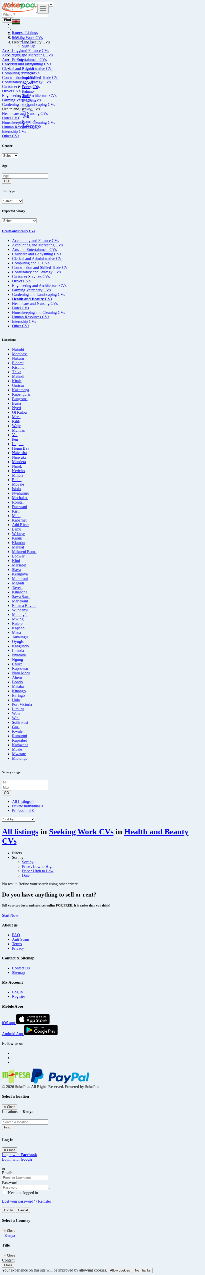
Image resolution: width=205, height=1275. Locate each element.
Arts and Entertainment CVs (34, 249)
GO (6, 181)
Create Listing (23, 64)
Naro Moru (21, 673)
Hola (16, 700)
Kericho (18, 471)
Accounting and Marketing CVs (37, 245)
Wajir (16, 426)
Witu (16, 718)
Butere (17, 623)
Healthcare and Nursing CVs (35, 303)
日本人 (28, 110)
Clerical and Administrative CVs (37, 258)
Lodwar (18, 556)
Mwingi (18, 619)
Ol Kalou (19, 412)
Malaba (18, 686)
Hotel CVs (20, 308)
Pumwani (19, 507)
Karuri (17, 538)
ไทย (25, 116)
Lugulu (18, 444)
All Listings (23, 801)
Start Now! (11, 915)
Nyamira (19, 655)
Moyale (18, 484)
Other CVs (10, 136)
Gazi (16, 727)
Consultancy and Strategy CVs (36, 272)
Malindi (18, 376)
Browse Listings (25, 32)
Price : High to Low (38, 871)
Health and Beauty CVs (18, 231)
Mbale (17, 749)
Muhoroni (20, 578)
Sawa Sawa (21, 596)
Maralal (18, 547)
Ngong (17, 659)
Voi (15, 435)
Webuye (18, 534)
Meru (16, 417)
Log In (27, 41)
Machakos (20, 498)
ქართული (31, 126)
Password (9, 1182)
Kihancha (19, 592)
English (28, 68)
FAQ (16, 935)
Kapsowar (20, 668)
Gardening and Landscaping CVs (38, 294)
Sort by (28, 862)
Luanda (18, 650)
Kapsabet (19, 740)
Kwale (17, 731)
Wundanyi (20, 610)
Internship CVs (24, 321)
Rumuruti (19, 736)
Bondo (17, 682)
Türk (26, 96)
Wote (16, 713)
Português (30, 87)
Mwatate (19, 754)
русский (29, 100)
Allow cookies (120, 1270)
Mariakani (20, 601)
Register (18, 996)
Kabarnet (19, 520)
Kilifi (16, 421)
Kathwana (20, 745)
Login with (19, 1155)
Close (8, 1265)
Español (28, 77)
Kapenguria (21, 394)
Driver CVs (21, 281)
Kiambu (18, 543)
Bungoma (20, 399)
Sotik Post (20, 722)
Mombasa (20, 354)
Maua (16, 632)
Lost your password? (19, 1201)
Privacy (18, 948)
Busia (16, 403)
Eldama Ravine (24, 605)
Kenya (9, 1235)
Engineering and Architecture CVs (39, 285)
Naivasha (19, 453)
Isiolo (16, 489)
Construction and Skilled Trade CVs (40, 267)
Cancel (23, 1210)
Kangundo (20, 646)
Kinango (19, 691)
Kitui (16, 560)
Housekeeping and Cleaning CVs (38, 312)
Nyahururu (20, 493)
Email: (7, 1173)
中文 (26, 105)
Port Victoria (22, 704)
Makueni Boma (24, 551)
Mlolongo (20, 758)
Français (28, 73)
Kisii (16, 511)
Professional (23, 810)
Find (7, 1127)
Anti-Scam (20, 939)
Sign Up (28, 46)
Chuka (17, 664)
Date (26, 875)
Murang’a (20, 614)
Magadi (18, 583)
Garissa (18, 385)
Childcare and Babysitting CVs (36, 254)
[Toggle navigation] (43, 8)
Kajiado (18, 628)
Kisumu (18, 367)
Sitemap (18, 972)
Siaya (16, 569)
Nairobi (18, 349)
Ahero (17, 677)
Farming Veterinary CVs (31, 290)
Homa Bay (20, 448)
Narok (17, 466)
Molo (16, 516)
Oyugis (18, 641)
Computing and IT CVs (31, 263)
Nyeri (16, 408)
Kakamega (20, 390)
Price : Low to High (38, 866)
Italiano (28, 91)
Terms (17, 944)
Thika (16, 372)
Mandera (19, 462)
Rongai (18, 502)
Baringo (18, 695)
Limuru (18, 709)
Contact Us (21, 968)
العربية (27, 82)
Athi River (20, 525)
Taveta (17, 587)
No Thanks (143, 1270)
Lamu (16, 529)
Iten (15, 439)
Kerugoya (20, 574)
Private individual (27, 806)
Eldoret (18, 363)
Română (28, 121)
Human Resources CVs (30, 317)
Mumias (18, 430)
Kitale (17, 381)
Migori (17, 475)
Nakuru (18, 358)
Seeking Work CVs (81, 831)
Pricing (17, 59)
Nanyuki (19, 457)
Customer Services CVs (31, 276)
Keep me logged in (22, 1193)
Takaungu (20, 637)
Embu (17, 480)
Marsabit (19, 565)
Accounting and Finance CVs (35, 240)
